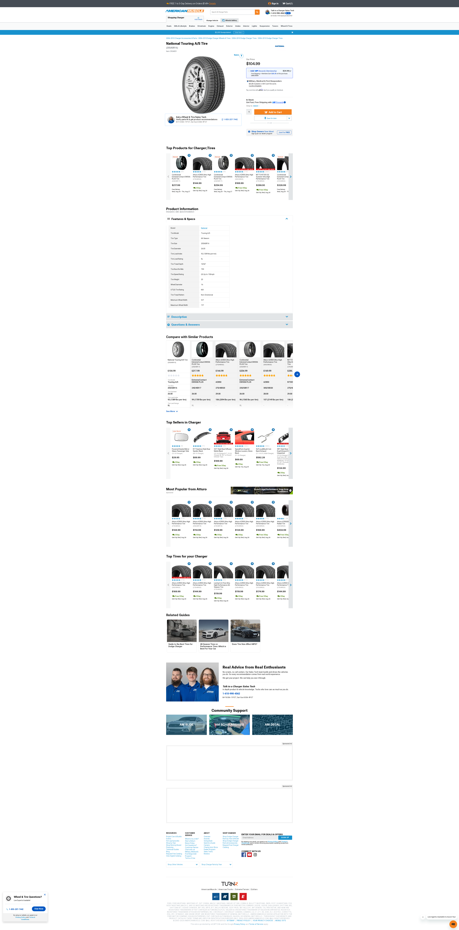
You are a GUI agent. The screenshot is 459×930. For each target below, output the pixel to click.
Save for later (271, 118)
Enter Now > (239, 32)
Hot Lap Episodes (172, 841)
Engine (211, 26)
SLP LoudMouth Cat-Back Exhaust (265, 451)
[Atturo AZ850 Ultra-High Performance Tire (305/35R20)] (244, 163)
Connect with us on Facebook (243, 854)
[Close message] (292, 32)
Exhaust (220, 26)
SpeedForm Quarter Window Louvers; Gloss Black (243, 452)
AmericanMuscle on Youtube (249, 854)
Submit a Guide (209, 843)
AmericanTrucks (226, 889)
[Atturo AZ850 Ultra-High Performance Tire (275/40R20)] (202, 163)
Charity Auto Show (211, 847)
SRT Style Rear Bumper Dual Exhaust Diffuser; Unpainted (285, 456)
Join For (284, 132)
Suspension (265, 26)
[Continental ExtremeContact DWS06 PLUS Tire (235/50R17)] (223, 163)
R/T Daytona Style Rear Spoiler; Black (201, 451)
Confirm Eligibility (255, 86)
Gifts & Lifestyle (180, 26)
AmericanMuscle (209, 889)
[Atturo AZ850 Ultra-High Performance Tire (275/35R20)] (244, 510)
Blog (168, 852)
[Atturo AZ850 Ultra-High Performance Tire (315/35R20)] (265, 571)
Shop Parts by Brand (173, 845)
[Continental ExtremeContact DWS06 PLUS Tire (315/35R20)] (286, 163)
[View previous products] (168, 176)
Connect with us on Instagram (255, 854)
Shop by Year (171, 843)
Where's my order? (192, 839)
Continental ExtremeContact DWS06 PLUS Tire (181, 178)
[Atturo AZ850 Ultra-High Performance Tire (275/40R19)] (223, 510)
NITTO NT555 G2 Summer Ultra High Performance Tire (263, 178)
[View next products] (291, 176)
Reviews (207, 854)
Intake (237, 26)
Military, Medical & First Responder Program (191, 854)
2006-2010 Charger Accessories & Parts (181, 38)
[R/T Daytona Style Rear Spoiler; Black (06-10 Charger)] (202, 437)
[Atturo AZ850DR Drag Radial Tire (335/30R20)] (286, 510)
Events (168, 839)
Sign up (285, 837)
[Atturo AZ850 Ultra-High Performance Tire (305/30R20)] (265, 510)
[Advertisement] (229, 763)
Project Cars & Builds (174, 836)
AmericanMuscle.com (184, 11)
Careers (207, 845)
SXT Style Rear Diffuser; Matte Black (223, 453)
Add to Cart (275, 112)
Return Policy (189, 843)
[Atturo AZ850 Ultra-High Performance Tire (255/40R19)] (202, 510)
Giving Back (208, 841)
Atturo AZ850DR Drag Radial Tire (285, 524)
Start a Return (190, 841)
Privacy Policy (21, 917)
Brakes (192, 26)
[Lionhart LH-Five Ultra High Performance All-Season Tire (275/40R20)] (223, 571)
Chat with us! (190, 850)
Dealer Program (209, 849)
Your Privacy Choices (263, 921)
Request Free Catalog (174, 854)
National (204, 228)
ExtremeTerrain (242, 889)
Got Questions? (191, 845)
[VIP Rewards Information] (285, 102)
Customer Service (191, 847)
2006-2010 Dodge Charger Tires (244, 38)
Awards (207, 839)
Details (212, 3)
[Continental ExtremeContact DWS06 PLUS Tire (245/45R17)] (181, 163)
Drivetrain (202, 26)
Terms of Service (256, 924)
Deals (169, 26)
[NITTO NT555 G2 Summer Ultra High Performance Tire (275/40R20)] (265, 163)
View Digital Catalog (173, 856)
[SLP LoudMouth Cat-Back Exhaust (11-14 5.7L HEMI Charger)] (265, 437)
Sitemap (230, 921)
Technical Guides (172, 849)
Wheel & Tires (286, 26)
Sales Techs (208, 852)
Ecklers (254, 889)
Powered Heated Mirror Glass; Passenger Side (180, 451)
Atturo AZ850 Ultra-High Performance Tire (202, 177)
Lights (254, 26)
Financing (169, 847)
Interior (246, 26)
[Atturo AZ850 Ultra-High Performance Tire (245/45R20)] (244, 571)
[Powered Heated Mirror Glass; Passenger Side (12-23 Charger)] (181, 437)
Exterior (229, 26)
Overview (207, 836)
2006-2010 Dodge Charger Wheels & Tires (214, 38)
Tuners (275, 26)
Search (257, 12)
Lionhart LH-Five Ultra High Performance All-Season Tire (222, 586)
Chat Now (38, 909)
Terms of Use (190, 858)
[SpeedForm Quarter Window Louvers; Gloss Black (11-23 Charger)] (244, 437)
